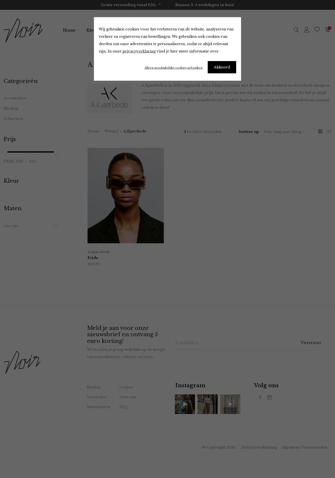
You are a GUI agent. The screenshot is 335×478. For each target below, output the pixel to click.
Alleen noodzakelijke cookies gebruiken (173, 67)
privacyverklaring (139, 51)
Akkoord (222, 67)
